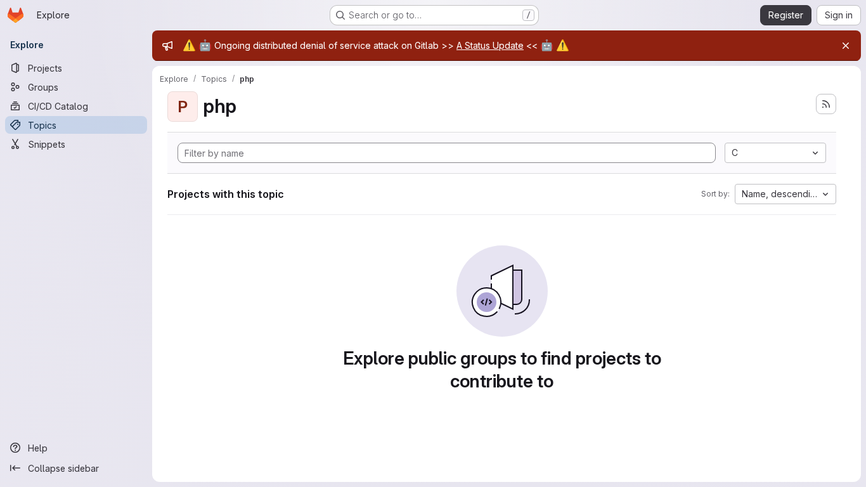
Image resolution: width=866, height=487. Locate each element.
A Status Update (490, 45)
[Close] (845, 45)
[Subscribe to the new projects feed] (826, 104)
